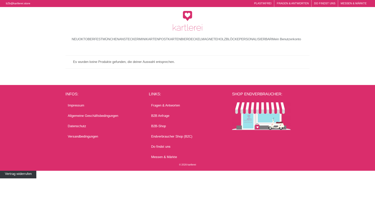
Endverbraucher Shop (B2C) (171, 136)
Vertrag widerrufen (18, 174)
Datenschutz (77, 126)
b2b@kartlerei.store (18, 3)
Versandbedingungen (83, 136)
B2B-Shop (158, 126)
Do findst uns (161, 146)
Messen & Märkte (164, 157)
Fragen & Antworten (165, 105)
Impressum (76, 105)
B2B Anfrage (160, 116)
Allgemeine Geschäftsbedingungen (93, 116)
